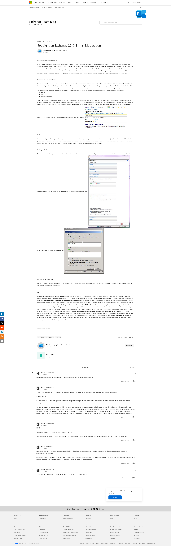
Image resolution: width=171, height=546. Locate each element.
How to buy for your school (68, 529)
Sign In (139, 2)
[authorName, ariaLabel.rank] (39, 51)
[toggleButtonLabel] (141, 7)
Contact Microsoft (90, 543)
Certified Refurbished (43, 532)
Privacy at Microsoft (138, 526)
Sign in (115, 497)
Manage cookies (104, 543)
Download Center (43, 521)
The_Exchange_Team (49, 50)
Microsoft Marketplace (115, 532)
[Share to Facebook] (88, 509)
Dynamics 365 (89, 524)
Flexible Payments (43, 538)
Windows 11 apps (18, 538)
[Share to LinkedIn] (85, 509)
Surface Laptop (17, 521)
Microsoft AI (88, 518)
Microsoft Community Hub (35, 7)
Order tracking (42, 529)
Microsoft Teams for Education (69, 524)
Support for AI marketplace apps (117, 526)
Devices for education (67, 521)
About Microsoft (137, 521)
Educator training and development (70, 532)
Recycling (135, 543)
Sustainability (137, 538)
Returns (40, 526)
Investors (136, 529)
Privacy (97, 543)
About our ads (142, 543)
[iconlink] (41, 355)
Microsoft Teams (89, 532)
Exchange (50, 7)
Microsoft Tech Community (116, 529)
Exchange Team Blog (59, 7)
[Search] (128, 3)
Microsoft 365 (88, 526)
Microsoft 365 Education (68, 526)
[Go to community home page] (30, 2)
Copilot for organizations (19, 526)
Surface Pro (16, 518)
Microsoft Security (89, 521)
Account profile (42, 518)
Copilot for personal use (19, 529)
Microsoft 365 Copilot (90, 535)
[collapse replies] (33, 372)
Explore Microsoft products (20, 535)
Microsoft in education (67, 518)
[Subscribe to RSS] (100, 509)
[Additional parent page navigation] (44, 7)
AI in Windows (17, 532)
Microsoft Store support (44, 524)
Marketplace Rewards (115, 535)
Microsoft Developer (114, 521)
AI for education (66, 538)
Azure (111, 518)
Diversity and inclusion (139, 532)
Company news (137, 524)
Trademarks (120, 543)
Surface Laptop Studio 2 (19, 524)
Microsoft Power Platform (91, 529)
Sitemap (82, 543)
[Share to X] (91, 509)
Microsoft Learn (113, 524)
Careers (135, 518)
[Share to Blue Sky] (97, 509)
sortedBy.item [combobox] (133, 367)
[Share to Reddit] (94, 509)
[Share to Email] (103, 509)
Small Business (89, 538)
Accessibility (136, 535)
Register (133, 2)
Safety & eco (127, 543)
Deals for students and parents (69, 535)
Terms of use (113, 543)
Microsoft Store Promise (44, 535)
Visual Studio (113, 538)
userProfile (129, 345)
